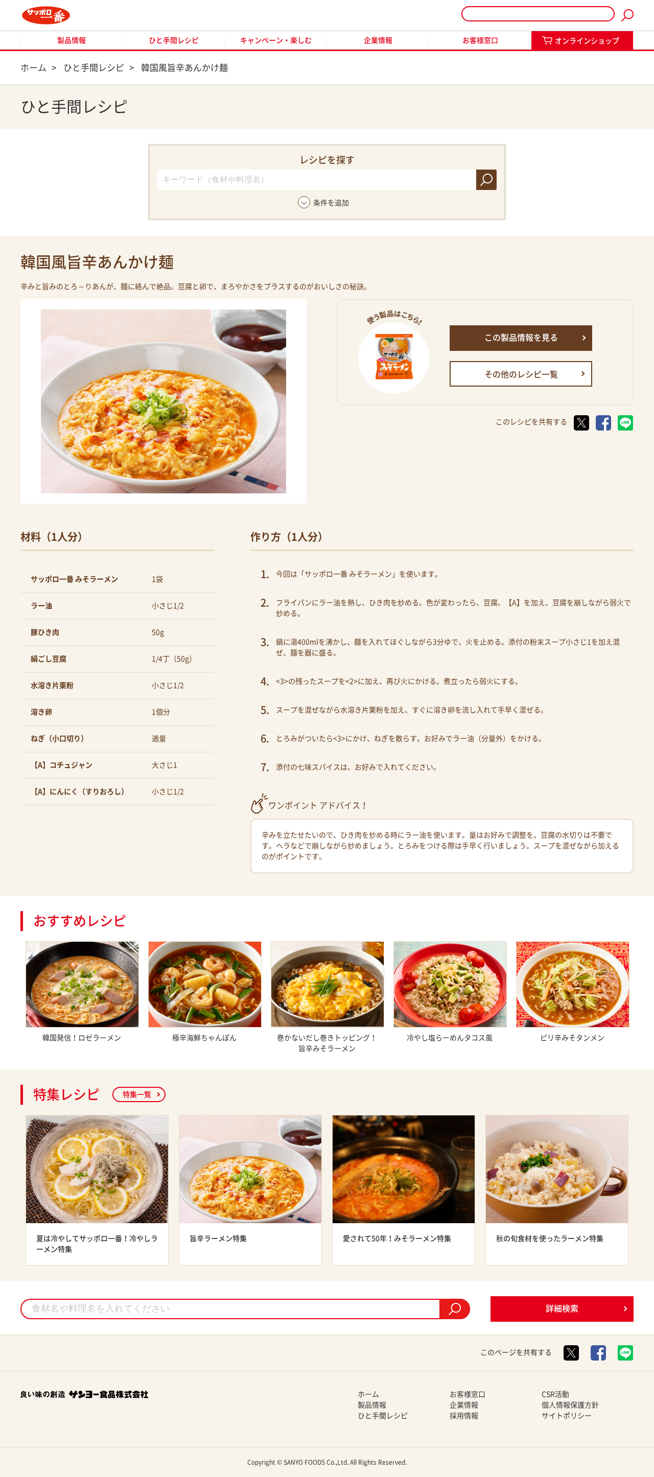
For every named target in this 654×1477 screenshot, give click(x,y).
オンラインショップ (587, 40)
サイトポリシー (567, 1415)
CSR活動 (555, 1394)
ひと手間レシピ (174, 40)
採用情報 (464, 1415)
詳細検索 (562, 1308)
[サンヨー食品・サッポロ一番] (46, 15)
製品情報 (71, 40)
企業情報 (378, 40)
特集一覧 (137, 1094)
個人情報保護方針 (570, 1405)
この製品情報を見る (521, 337)
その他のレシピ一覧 (521, 374)
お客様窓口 (480, 40)
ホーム (368, 1394)
